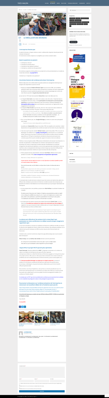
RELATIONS (63, 3)
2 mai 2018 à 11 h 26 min (28, 333)
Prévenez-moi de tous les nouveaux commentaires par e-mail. (31, 386)
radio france (80, 24)
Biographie (82, 3)
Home (21, 9)
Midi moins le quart (40, 396)
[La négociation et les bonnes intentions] (26, 317)
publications (73, 24)
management (78, 20)
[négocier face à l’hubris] (41, 317)
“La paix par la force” (55, 323)
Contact (88, 3)
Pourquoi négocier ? (73, 3)
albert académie (72, 161)
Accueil (47, 3)
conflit (78, 18)
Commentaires (22, 366)
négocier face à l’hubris (39, 323)
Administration (47, 396)
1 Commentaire (32, 44)
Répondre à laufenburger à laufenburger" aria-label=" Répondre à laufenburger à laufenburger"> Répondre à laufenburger (38, 337)
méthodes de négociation (75, 22)
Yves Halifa (23, 3)
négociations (85, 22)
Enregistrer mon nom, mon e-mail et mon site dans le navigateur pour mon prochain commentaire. (41, 383)
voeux (86, 24)
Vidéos (58, 3)
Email (36, 379)
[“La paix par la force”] (57, 317)
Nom (20, 379)
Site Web (51, 379)
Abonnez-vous (73, 42)
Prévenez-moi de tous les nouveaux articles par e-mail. (30, 388)
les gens (71, 20)
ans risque (72, 18)
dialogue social (84, 18)
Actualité (52, 3)
